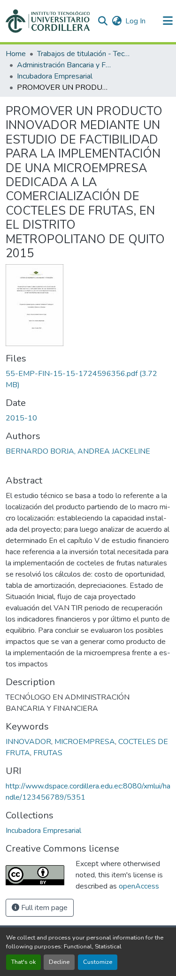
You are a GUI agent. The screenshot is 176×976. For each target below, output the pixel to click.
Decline (59, 962)
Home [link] (16, 54)
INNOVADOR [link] (28, 742)
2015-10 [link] (21, 418)
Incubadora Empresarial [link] (54, 76)
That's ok (23, 962)
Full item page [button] (43, 908)
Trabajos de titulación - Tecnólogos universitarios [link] (84, 54)
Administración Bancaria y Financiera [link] (64, 65)
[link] (88, 379)
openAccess (139, 886)
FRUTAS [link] (47, 753)
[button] (48, 21)
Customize (97, 962)
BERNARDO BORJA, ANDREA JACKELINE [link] (78, 451)
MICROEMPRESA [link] (84, 742)
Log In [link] (135, 21)
